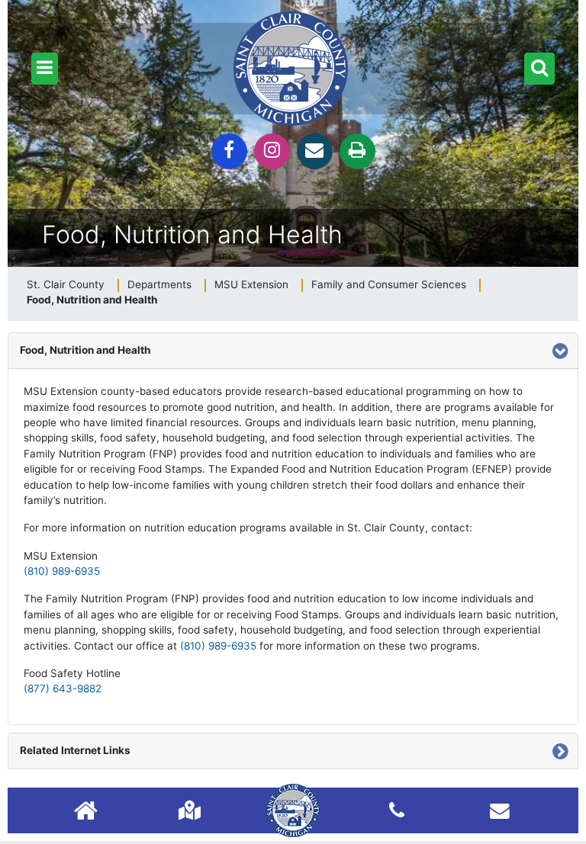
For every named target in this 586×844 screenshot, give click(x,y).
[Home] (86, 812)
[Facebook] (229, 151)
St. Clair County (66, 284)
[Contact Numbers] (396, 810)
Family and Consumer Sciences (388, 284)
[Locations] (190, 810)
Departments (159, 284)
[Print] (357, 151)
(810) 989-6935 (62, 571)
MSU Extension (251, 284)
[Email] (315, 151)
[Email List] (500, 810)
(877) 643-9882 (62, 688)
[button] (44, 69)
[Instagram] (272, 151)
